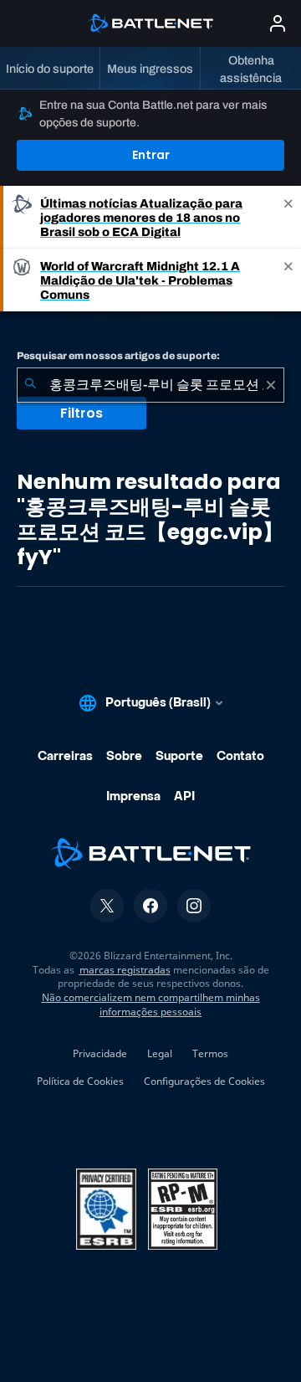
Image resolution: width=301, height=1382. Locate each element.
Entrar (151, 154)
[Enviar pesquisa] (30, 385)
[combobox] (150, 385)
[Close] (288, 217)
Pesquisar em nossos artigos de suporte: (118, 356)
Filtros (81, 413)
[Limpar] (271, 385)
